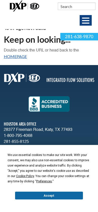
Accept (49, 195)
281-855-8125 (16, 142)
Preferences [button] (44, 181)
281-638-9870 (79, 36)
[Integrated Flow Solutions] (24, 5)
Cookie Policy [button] (25, 176)
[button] (86, 20)
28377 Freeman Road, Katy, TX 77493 (38, 130)
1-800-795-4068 (18, 136)
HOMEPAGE (15, 56)
